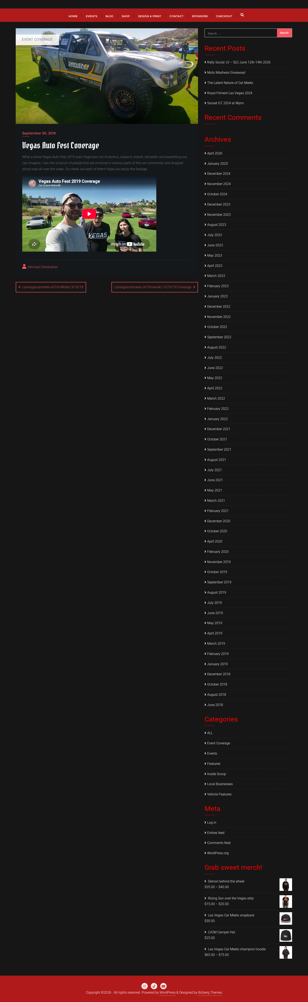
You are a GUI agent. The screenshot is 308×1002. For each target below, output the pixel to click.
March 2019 (216, 644)
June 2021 (215, 480)
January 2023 (217, 296)
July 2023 (214, 235)
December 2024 (218, 174)
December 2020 (218, 521)
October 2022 (217, 327)
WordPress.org (218, 853)
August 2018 (216, 695)
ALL (210, 733)
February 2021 (218, 511)
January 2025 (217, 164)
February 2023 (218, 286)
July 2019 (214, 603)
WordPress (168, 992)
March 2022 (216, 398)
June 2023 (215, 245)
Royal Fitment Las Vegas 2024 (229, 93)
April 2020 (214, 541)
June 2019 (215, 613)
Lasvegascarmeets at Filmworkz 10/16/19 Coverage (152, 287)
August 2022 (216, 347)
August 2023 (216, 225)
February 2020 (218, 552)
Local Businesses (220, 784)
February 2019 (218, 654)
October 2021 (217, 439)
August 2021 (216, 460)
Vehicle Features (219, 794)
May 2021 (214, 490)
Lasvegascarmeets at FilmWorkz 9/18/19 (52, 287)
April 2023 (214, 266)
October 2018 (217, 684)
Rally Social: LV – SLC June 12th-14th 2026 (238, 62)
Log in (211, 822)
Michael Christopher (42, 267)
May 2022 (214, 378)
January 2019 (217, 664)
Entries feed (215, 833)
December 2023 (218, 204)
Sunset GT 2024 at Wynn (225, 103)
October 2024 (217, 194)
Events (212, 753)
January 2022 (217, 419)
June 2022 (215, 368)
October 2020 (217, 531)
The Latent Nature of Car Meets (230, 83)
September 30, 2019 (39, 133)
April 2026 (214, 153)
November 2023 (219, 215)
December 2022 (218, 307)
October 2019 (217, 572)
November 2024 (219, 184)
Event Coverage (218, 743)
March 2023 (216, 276)
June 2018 (215, 705)
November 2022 (219, 317)
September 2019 (219, 582)
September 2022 (219, 337)
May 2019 (214, 623)
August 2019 (216, 592)
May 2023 (214, 255)
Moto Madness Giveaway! (226, 73)
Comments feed (218, 843)
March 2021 (216, 501)
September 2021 (219, 449)
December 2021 (218, 429)
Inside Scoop (216, 774)
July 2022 (214, 358)
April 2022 (214, 388)
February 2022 (218, 409)
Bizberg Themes (210, 992)
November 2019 (219, 562)
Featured (213, 764)
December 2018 (218, 674)
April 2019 (214, 633)
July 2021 (214, 470)
